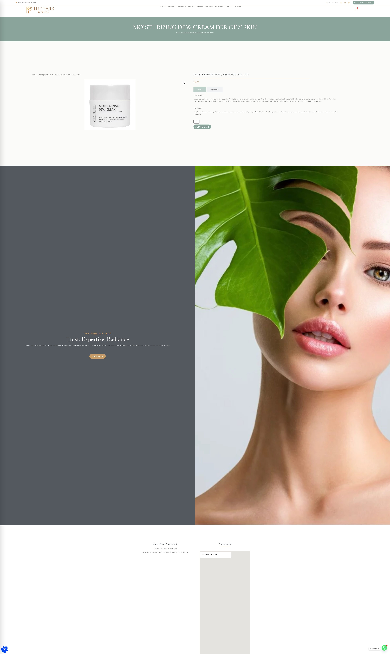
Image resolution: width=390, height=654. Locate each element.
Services (171, 7)
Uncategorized (43, 75)
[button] (184, 83)
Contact (238, 7)
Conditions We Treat (185, 7)
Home (178, 33)
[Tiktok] (349, 2)
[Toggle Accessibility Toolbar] (5, 649)
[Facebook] (341, 2)
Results (200, 7)
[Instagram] (345, 2)
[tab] (199, 89)
